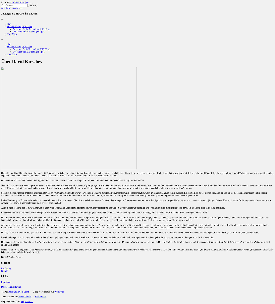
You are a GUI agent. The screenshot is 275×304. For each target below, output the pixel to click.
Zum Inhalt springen (18, 2)
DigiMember (27, 301)
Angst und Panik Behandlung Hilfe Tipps (31, 29)
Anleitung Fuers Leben (11, 8)
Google (4, 271)
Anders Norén (24, 296)
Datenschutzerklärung (11, 287)
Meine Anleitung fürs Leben (19, 26)
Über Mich (12, 34)
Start (9, 24)
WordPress (59, 292)
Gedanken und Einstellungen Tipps (28, 31)
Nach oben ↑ (40, 296)
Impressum (6, 282)
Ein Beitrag (6, 268)
